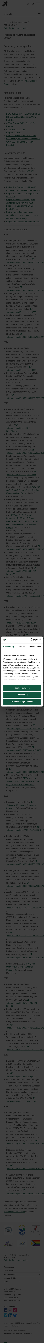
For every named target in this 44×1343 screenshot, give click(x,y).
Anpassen (20, 695)
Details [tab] (22, 647)
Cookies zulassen (22, 688)
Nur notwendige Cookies (22, 702)
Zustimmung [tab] (8, 647)
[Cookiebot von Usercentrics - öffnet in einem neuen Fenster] (31, 639)
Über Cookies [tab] (35, 647)
